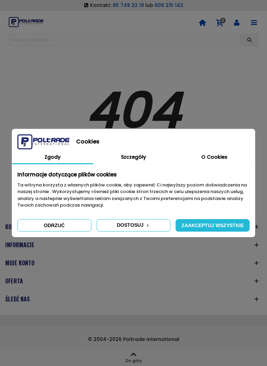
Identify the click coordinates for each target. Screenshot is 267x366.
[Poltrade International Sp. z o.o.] (26, 22)
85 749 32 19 (128, 5)
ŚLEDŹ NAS (17, 299)
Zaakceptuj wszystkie (212, 225)
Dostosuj (131, 225)
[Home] (202, 22)
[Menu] (253, 22)
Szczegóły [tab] (133, 156)
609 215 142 (169, 5)
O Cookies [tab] (214, 156)
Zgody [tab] (52, 156)
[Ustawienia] (236, 22)
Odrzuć (54, 225)
